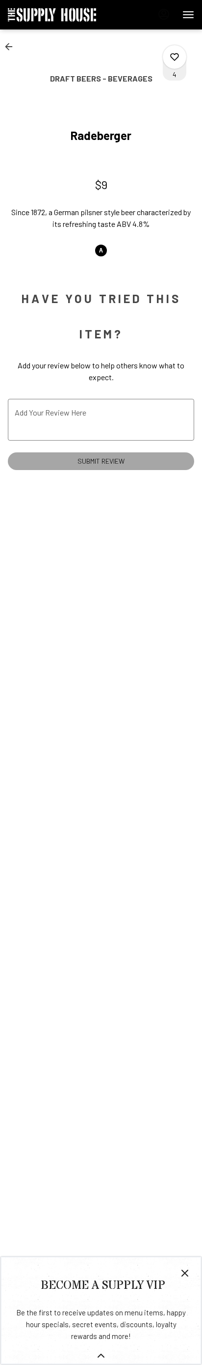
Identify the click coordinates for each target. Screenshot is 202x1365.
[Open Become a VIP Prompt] (101, 1356)
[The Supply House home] (52, 14)
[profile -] (164, 14)
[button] (12, 46)
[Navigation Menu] (188, 14)
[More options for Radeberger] (174, 57)
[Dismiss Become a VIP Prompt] (185, 1273)
